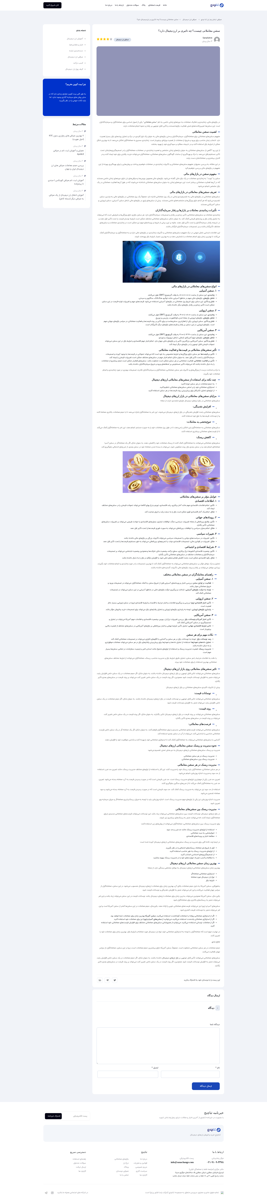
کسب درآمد (78, 63)
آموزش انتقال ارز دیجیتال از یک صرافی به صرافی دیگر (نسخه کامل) (66, 197)
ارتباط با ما (119, 5)
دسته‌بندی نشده (76, 51)
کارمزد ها (143, 1175)
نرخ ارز (126, 1163)
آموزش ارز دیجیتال (75, 38)
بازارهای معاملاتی (121, 1159)
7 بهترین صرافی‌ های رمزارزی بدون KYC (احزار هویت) (66, 137)
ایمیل (155, 1067)
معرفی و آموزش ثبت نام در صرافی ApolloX (68, 152)
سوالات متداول (132, 5)
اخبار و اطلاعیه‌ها (76, 45)
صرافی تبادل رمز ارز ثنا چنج (211, 19)
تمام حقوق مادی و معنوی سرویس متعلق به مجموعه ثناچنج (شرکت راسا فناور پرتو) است (182, 1192)
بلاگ (143, 5)
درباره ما (108, 5)
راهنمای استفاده (79, 1159)
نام (217, 1067)
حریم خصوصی (141, 1167)
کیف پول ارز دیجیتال (74, 69)
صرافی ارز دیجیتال (189, 19)
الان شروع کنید (52, 5)
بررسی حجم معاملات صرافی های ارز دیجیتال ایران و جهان (67, 167)
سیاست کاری (141, 1171)
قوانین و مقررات (140, 1163)
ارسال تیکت (81, 1167)
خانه (165, 5)
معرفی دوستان (122, 1171)
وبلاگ (126, 1167)
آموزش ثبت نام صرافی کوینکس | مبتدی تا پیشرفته (66, 182)
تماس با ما (124, 1175)
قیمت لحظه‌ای (154, 5)
